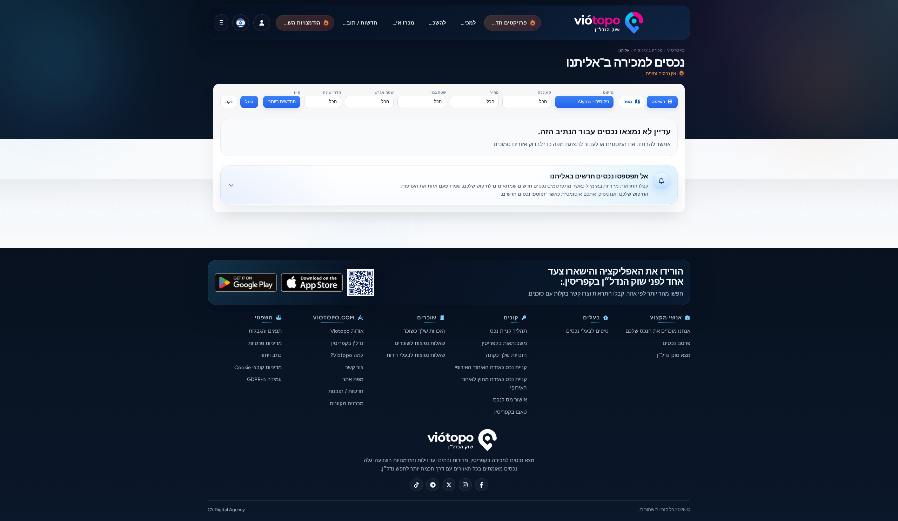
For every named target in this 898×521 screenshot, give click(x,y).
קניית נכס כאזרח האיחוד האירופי (491, 367)
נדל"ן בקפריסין (347, 343)
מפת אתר (352, 379)
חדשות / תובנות (345, 391)
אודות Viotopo (346, 331)
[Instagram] (465, 484)
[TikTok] (416, 484)
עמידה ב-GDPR (264, 379)
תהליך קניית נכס (508, 331)
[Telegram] (432, 484)
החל (249, 101)
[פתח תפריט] (221, 22)
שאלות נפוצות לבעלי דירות (416, 355)
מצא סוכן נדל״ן (673, 355)
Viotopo (676, 50)
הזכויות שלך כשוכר (424, 331)
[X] (449, 484)
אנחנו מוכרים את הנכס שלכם (657, 331)
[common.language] (240, 22)
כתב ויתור (271, 355)
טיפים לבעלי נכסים (587, 331)
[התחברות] (261, 22)
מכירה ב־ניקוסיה (648, 50)
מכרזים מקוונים (346, 403)
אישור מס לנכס (510, 400)
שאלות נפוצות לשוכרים (420, 343)
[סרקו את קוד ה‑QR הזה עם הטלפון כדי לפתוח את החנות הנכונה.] (360, 282)
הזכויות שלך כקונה (506, 355)
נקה (229, 101)
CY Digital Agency (226, 509)
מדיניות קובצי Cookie (258, 367)
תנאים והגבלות (265, 331)
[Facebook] (481, 484)
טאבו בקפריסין (510, 412)
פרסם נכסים (676, 343)
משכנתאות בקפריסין (504, 343)
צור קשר (354, 367)
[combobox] (584, 102)
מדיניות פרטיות (265, 343)
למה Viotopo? (346, 355)
